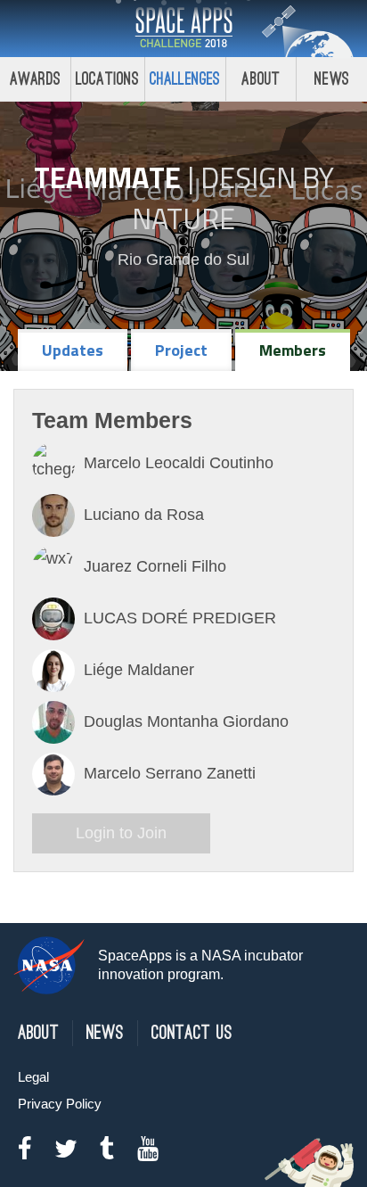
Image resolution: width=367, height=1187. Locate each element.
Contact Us (191, 1033)
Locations (108, 79)
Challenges (185, 79)
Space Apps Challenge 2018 (183, 28)
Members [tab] (292, 350)
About (260, 79)
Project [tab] (181, 350)
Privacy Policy (60, 1103)
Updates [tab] (72, 350)
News (331, 79)
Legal (33, 1076)
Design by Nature (233, 198)
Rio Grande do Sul (183, 259)
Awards (35, 79)
